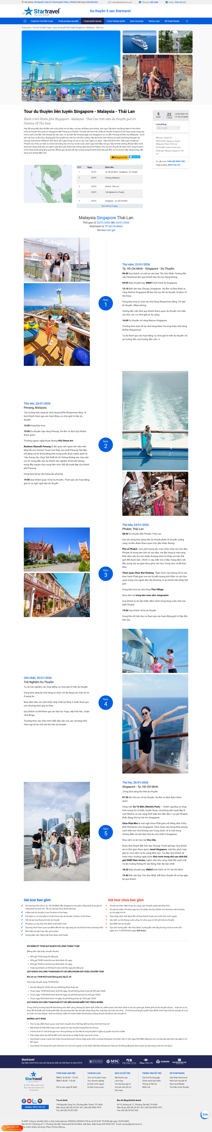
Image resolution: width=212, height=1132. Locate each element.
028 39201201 (92, 2)
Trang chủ (25, 21)
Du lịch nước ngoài (95, 1084)
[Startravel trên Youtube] (29, 1101)
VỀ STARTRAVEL (172, 21)
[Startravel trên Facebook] (24, 1101)
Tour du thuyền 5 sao (96, 1077)
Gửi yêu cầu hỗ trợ (123, 1087)
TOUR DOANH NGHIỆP (68, 21)
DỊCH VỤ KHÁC (136, 21)
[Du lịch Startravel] (41, 11)
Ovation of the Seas (173, 147)
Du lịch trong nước (95, 1087)
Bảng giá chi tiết (120, 157)
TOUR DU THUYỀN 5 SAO (42, 21)
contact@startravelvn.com (122, 2)
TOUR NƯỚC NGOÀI (93, 21)
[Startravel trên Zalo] (34, 1101)
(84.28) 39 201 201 (74, 1107)
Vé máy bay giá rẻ (123, 1084)
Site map (119, 1090)
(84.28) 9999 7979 (93, 1107)
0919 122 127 (180, 2)
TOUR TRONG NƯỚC (115, 21)
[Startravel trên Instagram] (40, 1101)
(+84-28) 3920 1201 (176, 161)
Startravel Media (177, 1084)
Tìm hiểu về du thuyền (179, 1087)
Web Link (146, 1087)
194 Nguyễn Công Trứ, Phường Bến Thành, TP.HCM (55, 2)
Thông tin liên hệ (149, 1084)
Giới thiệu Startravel (178, 1077)
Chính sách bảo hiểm (151, 1081)
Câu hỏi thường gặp (151, 1077)
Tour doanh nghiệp (95, 1081)
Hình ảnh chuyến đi (178, 1081)
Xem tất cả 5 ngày (110, 206)
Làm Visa (119, 1081)
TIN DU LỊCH (154, 21)
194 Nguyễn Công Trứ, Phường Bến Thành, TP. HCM (79, 1104)
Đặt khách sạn (121, 1077)
